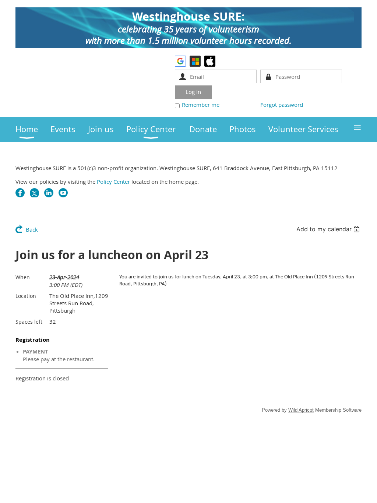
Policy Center (113, 181)
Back (32, 229)
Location (25, 295)
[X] (34, 192)
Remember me (200, 104)
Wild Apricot (301, 410)
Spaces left (28, 321)
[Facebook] (20, 192)
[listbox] (329, 229)
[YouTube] (63, 192)
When (22, 277)
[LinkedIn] (48, 192)
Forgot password (281, 104)
